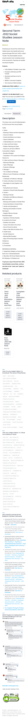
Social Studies (9, 109)
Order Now (11, 101)
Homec (19, 406)
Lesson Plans (7, 481)
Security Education (18, 422)
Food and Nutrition (8, 401)
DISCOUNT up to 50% (8, 293)
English (5, 396)
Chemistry (16, 388)
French (17, 401)
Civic (22, 388)
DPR (15, 393)
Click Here (13, 524)
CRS (11, 393)
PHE (4, 419)
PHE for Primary (11, 419)
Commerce (16, 391)
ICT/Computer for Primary (10, 409)
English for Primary (14, 396)
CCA (16, 386)
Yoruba (21, 427)
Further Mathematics (8, 404)
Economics (20, 393)
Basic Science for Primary (9, 378)
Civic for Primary (7, 391)
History (13, 406)
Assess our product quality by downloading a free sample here (13, 88)
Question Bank (7, 422)
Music (19, 417)
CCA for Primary (7, 388)
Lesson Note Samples (9, 478)
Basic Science (11, 376)
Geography (19, 404)
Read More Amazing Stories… (10, 686)
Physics (19, 419)
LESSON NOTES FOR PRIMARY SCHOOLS (12, 411)
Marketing (6, 414)
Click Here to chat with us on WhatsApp (14, 99)
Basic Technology (7, 381)
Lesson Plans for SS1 (9, 483)
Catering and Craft (8, 386)
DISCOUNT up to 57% (20, 293)
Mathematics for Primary (9, 417)
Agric (4, 376)
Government (6, 406)
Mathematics (13, 414)
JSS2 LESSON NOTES (14, 106)
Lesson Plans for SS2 (9, 486)
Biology (16, 381)
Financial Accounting (8, 399)
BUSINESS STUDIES (16, 383)
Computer (5, 393)
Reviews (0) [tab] (16, 113)
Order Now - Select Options (7, 314)
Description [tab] (7, 113)
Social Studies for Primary (10, 427)
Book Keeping (6, 383)
